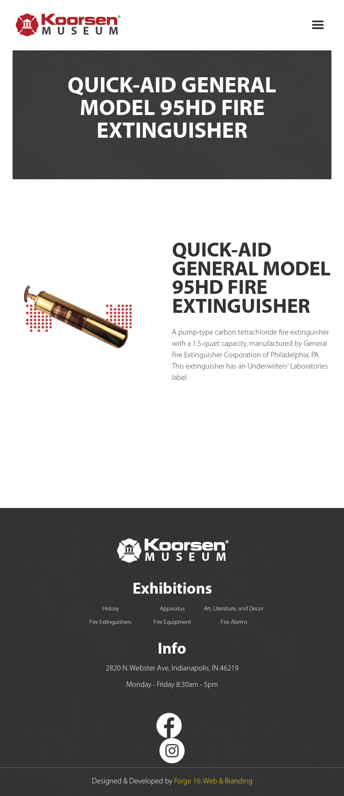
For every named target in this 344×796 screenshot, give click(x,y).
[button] (318, 25)
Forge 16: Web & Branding (213, 782)
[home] (67, 25)
